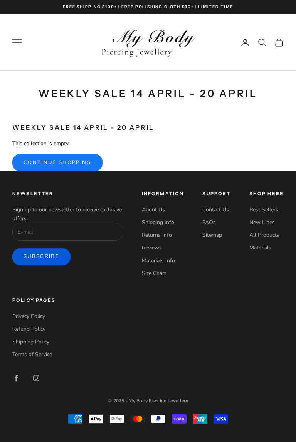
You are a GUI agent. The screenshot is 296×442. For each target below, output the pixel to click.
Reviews (152, 247)
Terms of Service (32, 354)
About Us (153, 209)
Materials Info (158, 260)
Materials (260, 247)
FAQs (209, 222)
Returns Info (157, 235)
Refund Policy (28, 329)
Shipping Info (158, 222)
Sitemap (212, 235)
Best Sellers (263, 209)
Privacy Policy (28, 316)
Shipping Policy (30, 341)
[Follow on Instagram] (36, 378)
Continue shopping (57, 162)
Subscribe (41, 256)
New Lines (262, 222)
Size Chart (154, 273)
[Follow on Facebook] (16, 378)
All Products (264, 235)
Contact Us (215, 209)
